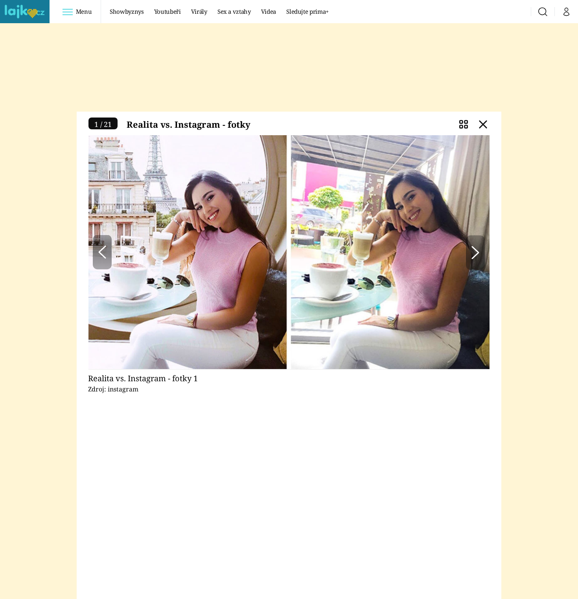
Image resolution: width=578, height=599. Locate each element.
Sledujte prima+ (307, 11)
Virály (199, 11)
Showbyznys (127, 11)
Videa (268, 11)
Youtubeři (167, 11)
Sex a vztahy (234, 11)
